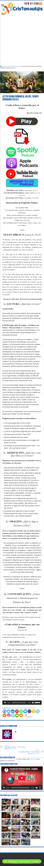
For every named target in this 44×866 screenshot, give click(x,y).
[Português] (37, 3)
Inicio (4, 66)
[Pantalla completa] (40, 788)
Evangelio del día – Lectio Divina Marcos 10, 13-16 (15, 747)
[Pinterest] (17, 711)
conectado (33, 759)
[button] (21, 861)
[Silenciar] (33, 703)
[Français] (30, 3)
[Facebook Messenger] (25, 711)
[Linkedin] (13, 711)
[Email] (17, 715)
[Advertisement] (22, 38)
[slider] (38, 702)
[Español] (40, 3)
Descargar (33, 708)
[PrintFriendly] (13, 715)
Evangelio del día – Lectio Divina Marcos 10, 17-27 (29, 752)
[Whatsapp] (21, 711)
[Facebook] (4, 711)
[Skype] (38, 711)
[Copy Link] (33, 711)
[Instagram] (8, 715)
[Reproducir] (5, 703)
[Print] (4, 715)
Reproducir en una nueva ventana (18, 708)
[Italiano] (33, 3)
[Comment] (29, 711)
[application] (22, 702)
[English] (26, 3)
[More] (21, 715)
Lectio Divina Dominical (14, 66)
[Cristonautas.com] (22, 8)
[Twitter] (8, 711)
